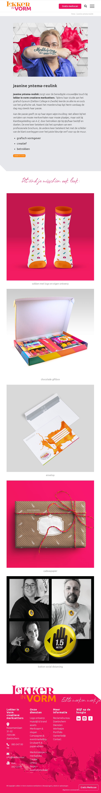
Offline (33, 763)
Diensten (57, 725)
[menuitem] (84, 6)
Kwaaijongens (47, 786)
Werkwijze (58, 728)
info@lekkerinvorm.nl (18, 757)
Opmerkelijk (59, 735)
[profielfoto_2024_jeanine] (50, 50)
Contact (57, 739)
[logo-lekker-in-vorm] (19, 6)
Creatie (33, 759)
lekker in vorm (19, 155)
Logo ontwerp (37, 718)
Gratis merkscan (70, 6)
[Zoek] (84, 7)
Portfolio (57, 732)
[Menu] (90, 6)
